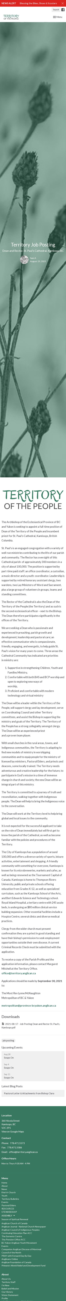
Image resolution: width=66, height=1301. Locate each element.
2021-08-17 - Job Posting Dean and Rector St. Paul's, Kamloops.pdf (31, 1025)
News (4, 1189)
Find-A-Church (9, 1192)
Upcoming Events (12, 1047)
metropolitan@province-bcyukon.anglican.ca (29, 1005)
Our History (7, 1291)
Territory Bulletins (10, 1199)
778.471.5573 (17, 1143)
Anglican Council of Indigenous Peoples (21, 1229)
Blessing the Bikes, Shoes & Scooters (38, 3)
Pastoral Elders (9, 1205)
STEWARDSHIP (9, 1212)
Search (56, 9)
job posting (8, 1040)
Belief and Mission (10, 1288)
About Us (6, 1278)
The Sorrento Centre (12, 1236)
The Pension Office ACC (13, 1239)
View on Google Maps (13, 1131)
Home (4, 1182)
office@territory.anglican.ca (19, 973)
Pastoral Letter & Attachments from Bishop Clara (29, 1093)
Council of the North (11, 1252)
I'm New (5, 1285)
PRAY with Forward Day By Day (16, 1255)
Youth (4, 1195)
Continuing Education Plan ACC (17, 1233)
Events (5, 1202)
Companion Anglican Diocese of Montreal (21, 1249)
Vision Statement (10, 1295)
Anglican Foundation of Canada (16, 1262)
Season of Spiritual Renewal (15, 1219)
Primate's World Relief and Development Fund (23, 1265)
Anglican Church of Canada (14, 1223)
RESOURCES (8, 1208)
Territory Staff (8, 1282)
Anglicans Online (10, 1259)
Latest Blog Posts (12, 1086)
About (5, 1186)
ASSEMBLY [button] (7, 1215)
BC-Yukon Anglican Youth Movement (19, 1242)
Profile (5, 1298)
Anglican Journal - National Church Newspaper (24, 1226)
